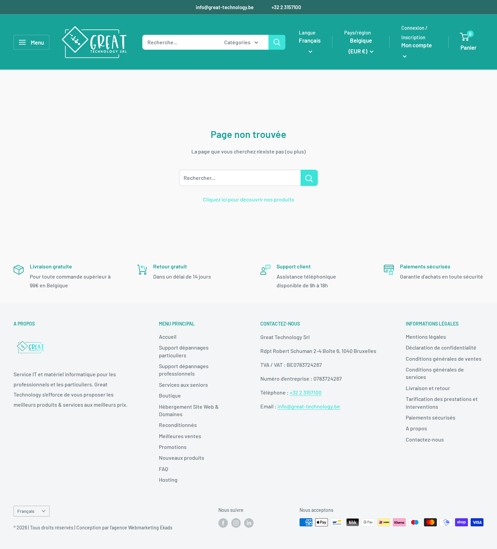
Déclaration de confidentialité (441, 347)
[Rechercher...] (309, 178)
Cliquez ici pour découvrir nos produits (248, 199)
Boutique (170, 395)
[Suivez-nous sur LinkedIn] (249, 523)
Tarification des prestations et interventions (442, 402)
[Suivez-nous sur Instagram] (236, 523)
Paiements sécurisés (430, 417)
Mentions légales (426, 336)
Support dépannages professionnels (184, 370)
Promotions (173, 447)
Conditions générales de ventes (443, 358)
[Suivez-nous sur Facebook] (223, 523)
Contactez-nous (425, 439)
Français (25, 511)
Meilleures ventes (180, 436)
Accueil (167, 336)
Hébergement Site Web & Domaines (189, 410)
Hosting (168, 479)
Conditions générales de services (435, 373)
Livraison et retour (428, 388)
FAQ (163, 469)
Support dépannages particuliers (184, 351)
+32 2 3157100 (286, 7)
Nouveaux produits (181, 457)
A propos (416, 428)
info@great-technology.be (225, 7)
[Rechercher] (276, 42)
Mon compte (416, 45)
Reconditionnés (178, 425)
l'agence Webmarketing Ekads (141, 527)
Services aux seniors (183, 384)
